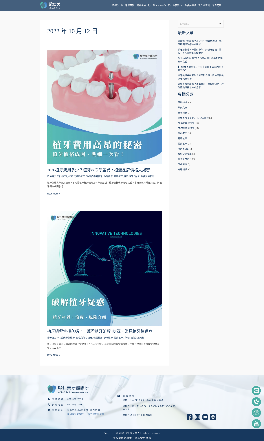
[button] (181, 5)
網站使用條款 (143, 437)
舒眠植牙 (118, 176)
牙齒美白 (182, 164)
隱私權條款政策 (122, 437)
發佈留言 (51, 176)
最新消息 (182, 112)
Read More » (53, 193)
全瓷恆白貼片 (185, 159)
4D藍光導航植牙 (76, 176)
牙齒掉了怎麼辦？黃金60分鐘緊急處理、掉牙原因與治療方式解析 (200, 42)
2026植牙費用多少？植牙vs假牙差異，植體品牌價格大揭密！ (100, 170)
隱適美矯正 (183, 148)
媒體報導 (182, 169)
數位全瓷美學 (185, 153)
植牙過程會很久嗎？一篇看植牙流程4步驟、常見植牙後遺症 (99, 331)
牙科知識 (62, 176)
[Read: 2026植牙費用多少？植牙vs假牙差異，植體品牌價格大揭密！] (104, 106)
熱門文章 (182, 107)
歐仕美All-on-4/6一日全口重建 (193, 117)
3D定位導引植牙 (94, 176)
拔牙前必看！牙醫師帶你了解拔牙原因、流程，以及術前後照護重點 (199, 51)
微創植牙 (108, 176)
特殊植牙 (128, 176)
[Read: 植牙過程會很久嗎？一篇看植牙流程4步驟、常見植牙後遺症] (104, 268)
